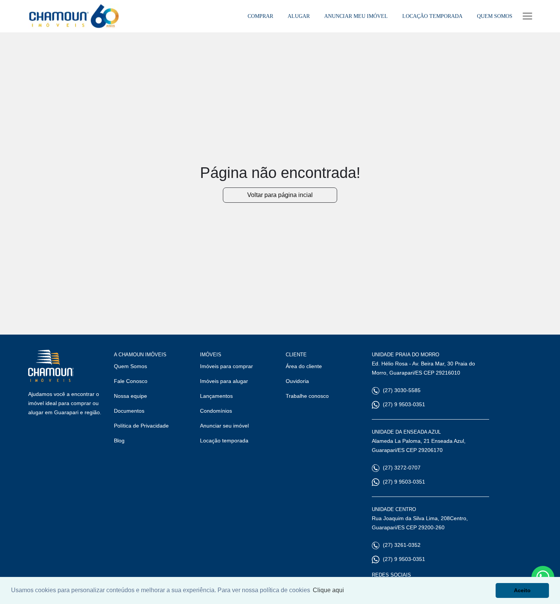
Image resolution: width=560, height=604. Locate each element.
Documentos (129, 411)
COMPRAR (260, 16)
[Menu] (527, 16)
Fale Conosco (130, 381)
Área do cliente (304, 366)
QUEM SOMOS (494, 16)
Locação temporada (224, 440)
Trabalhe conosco (307, 396)
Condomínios (216, 411)
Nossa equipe (130, 396)
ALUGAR (299, 16)
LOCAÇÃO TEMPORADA (432, 16)
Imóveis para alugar (224, 381)
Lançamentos (216, 396)
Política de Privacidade (141, 426)
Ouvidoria (297, 381)
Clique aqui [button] (328, 590)
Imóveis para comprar (226, 366)
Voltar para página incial (280, 195)
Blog (119, 440)
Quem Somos (130, 366)
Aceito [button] (522, 590)
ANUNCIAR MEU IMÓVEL (356, 16)
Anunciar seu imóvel (224, 426)
